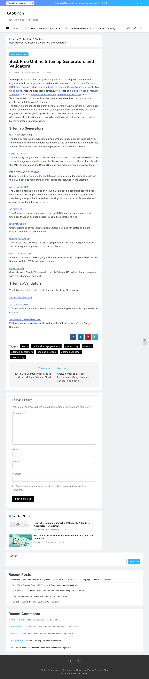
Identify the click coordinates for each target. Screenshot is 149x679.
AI (66, 28)
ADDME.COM (16, 209)
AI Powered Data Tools (82, 28)
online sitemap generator (46, 346)
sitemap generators (22, 351)
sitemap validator (70, 351)
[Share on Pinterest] (88, 338)
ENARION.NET (16, 268)
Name (16, 449)
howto (24, 346)
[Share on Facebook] (73, 338)
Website (16, 473)
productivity (71, 346)
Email (16, 461)
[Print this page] (95, 338)
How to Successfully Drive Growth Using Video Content (35, 602)
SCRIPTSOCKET (17, 224)
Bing (19, 90)
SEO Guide (29, 28)
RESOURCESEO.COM (20, 238)
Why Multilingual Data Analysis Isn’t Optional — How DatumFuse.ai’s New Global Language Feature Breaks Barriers (61, 579)
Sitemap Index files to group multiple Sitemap (56, 94)
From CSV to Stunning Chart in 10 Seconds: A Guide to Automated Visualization (45, 585)
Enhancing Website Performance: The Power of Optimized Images (39, 596)
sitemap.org (17, 357)
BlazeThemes (80, 673)
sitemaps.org (57, 109)
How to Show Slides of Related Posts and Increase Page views (51, 627)
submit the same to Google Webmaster (66, 87)
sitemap (87, 346)
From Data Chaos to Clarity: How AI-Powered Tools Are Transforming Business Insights (78, 3)
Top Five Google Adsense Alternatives (44, 620)
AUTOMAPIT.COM (18, 187)
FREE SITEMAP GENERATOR (24, 172)
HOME (16, 28)
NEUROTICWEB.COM (20, 253)
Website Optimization (49, 28)
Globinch (15, 13)
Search (13, 555)
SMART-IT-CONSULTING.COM (25, 319)
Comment (18, 413)
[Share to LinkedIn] (81, 338)
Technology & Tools (19, 54)
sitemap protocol (47, 351)
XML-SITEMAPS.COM (20, 135)
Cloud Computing (106, 28)
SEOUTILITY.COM (18, 153)
